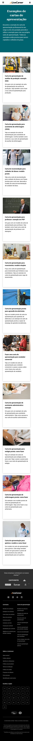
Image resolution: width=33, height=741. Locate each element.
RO (4, 702)
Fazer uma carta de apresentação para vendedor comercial (15, 356)
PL (27, 698)
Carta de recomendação (23, 631)
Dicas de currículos (7, 617)
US (4, 707)
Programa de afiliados (8, 672)
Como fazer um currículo (8, 614)
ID (22, 693)
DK (23, 688)
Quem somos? (6, 655)
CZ (13, 688)
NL (18, 698)
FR (9, 693)
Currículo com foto (7, 623)
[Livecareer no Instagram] (22, 597)
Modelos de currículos (8, 608)
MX (14, 698)
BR (9, 688)
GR (13, 693)
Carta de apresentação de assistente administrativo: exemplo (14, 405)
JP (4, 698)
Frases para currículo (8, 625)
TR (22, 702)
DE (18, 688)
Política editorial (7, 658)
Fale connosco (6, 675)
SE (13, 702)
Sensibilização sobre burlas (9, 678)
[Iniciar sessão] (30, 2)
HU (18, 693)
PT (4, 688)
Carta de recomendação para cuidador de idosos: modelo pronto (15, 171)
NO (23, 698)
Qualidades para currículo (9, 628)
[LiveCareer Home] (17, 2)
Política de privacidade (8, 664)
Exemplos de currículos (8, 611)
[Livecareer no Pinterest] (17, 597)
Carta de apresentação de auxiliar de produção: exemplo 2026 (15, 78)
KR (9, 698)
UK (27, 702)
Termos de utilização (8, 666)
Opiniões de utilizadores (8, 661)
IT (27, 693)
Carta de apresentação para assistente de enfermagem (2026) (15, 126)
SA (9, 702)
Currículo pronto (7, 620)
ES (27, 688)
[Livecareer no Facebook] (8, 597)
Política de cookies (7, 669)
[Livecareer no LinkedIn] (13, 597)
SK (18, 702)
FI (4, 693)
